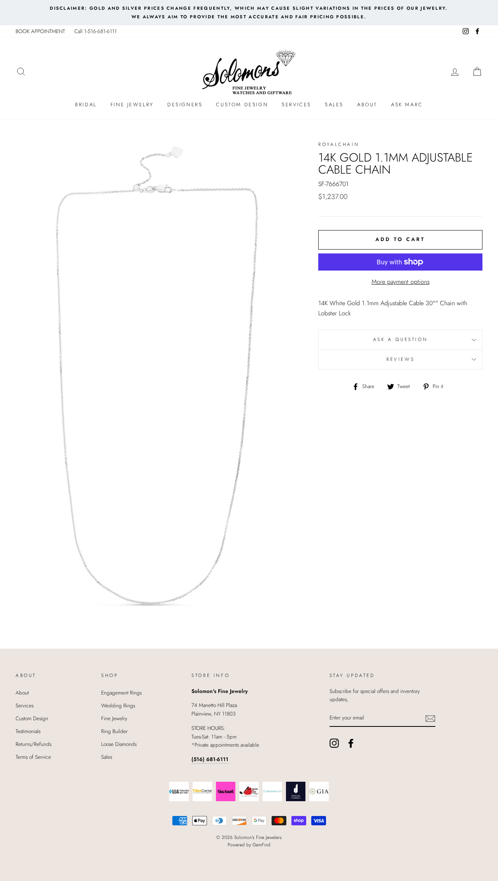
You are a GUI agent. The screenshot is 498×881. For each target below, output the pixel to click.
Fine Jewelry (132, 104)
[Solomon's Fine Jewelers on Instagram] (334, 743)
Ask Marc (407, 104)
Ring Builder (114, 731)
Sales (334, 104)
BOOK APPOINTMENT (40, 31)
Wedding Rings (118, 705)
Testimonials (28, 731)
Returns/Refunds (33, 744)
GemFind (261, 844)
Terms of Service (33, 757)
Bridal (86, 104)
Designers (184, 104)
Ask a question (400, 339)
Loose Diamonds (119, 744)
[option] (249, 12)
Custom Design (242, 104)
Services (296, 104)
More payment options (401, 281)
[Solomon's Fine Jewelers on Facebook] (351, 743)
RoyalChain (338, 144)
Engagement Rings (121, 692)
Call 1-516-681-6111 (95, 31)
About (367, 104)
